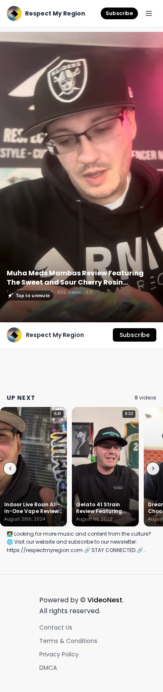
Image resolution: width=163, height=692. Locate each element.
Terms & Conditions (68, 641)
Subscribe (119, 13)
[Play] (81, 177)
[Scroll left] (10, 468)
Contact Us (55, 627)
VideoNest (104, 600)
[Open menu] (148, 13)
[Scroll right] (153, 468)
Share (145, 43)
